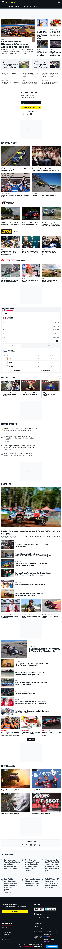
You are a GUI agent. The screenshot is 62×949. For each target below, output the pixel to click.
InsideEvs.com (5, 927)
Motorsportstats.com (7, 937)
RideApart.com (5, 939)
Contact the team (38, 931)
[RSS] (38, 114)
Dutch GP (11, 350)
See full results (45, 370)
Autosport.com (5, 934)
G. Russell (11, 366)
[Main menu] (3, 2)
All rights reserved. (38, 946)
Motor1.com (4, 929)
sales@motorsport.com (39, 933)
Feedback (36, 926)
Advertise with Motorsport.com (41, 928)
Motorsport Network (28, 946)
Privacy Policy (39, 944)
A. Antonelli (12, 362)
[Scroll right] (59, 377)
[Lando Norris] (7, 358)
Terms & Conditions (23, 944)
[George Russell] (7, 366)
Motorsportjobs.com (6, 932)
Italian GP (10, 317)
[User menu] (58, 2)
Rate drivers (16, 370)
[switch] (57, 341)
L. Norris (11, 358)
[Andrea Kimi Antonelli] (7, 362)
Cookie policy (32, 944)
